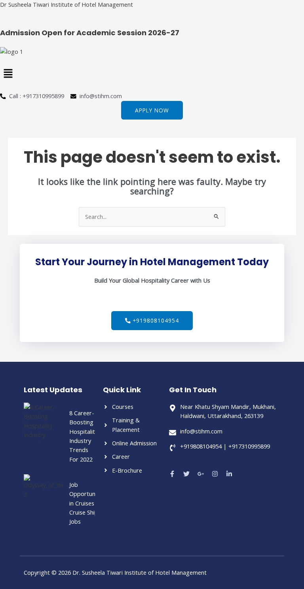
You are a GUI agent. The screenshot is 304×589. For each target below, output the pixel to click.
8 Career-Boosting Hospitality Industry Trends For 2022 (83, 436)
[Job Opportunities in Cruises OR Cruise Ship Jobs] (43, 494)
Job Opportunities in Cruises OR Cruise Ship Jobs (87, 503)
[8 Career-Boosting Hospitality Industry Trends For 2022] (43, 422)
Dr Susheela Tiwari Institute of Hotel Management (66, 4)
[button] (152, 74)
